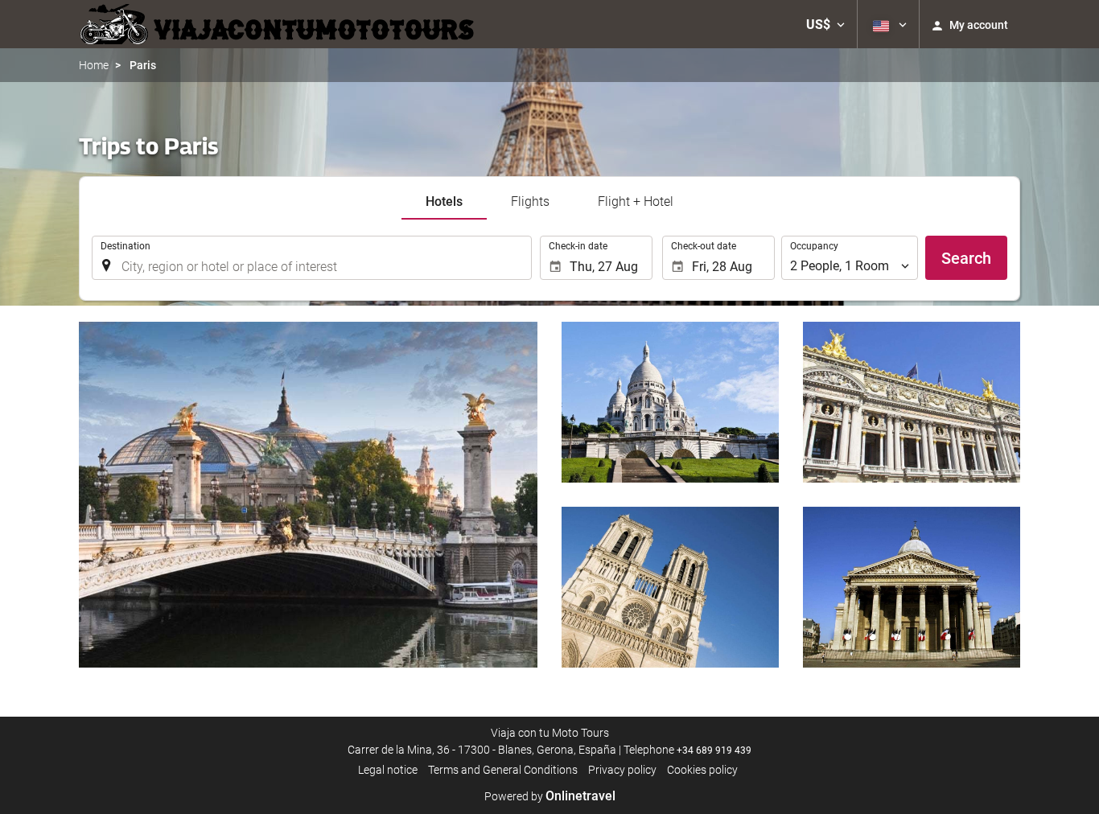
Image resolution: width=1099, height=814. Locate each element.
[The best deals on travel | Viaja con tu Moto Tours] (279, 24)
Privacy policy (622, 769)
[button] (825, 24)
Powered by (549, 796)
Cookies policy (702, 769)
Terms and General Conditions (503, 769)
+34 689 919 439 (714, 750)
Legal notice (388, 769)
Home (94, 65)
